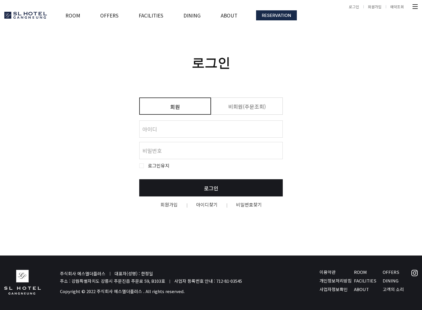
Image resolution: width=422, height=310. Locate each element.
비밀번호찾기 (249, 204)
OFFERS (391, 272)
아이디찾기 (207, 204)
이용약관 (328, 272)
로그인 (354, 7)
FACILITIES (365, 280)
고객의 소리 (393, 289)
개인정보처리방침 (336, 280)
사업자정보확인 (334, 289)
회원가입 (375, 7)
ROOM (360, 272)
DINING (390, 280)
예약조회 (397, 7)
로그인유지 (158, 165)
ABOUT (361, 289)
